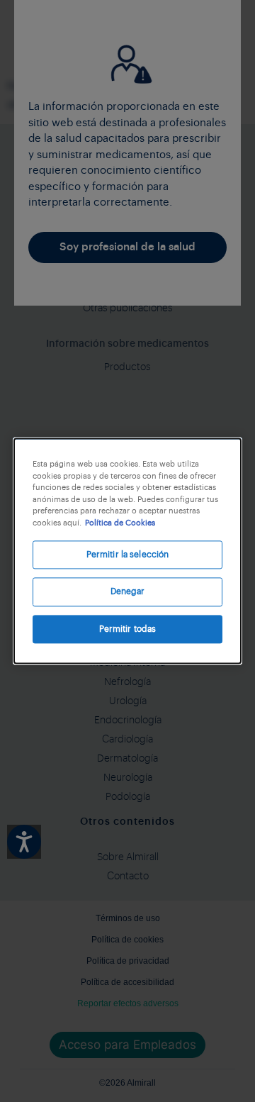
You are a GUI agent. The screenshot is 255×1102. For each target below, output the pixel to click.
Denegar (127, 592)
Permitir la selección (127, 554)
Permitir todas (128, 629)
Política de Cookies (120, 523)
